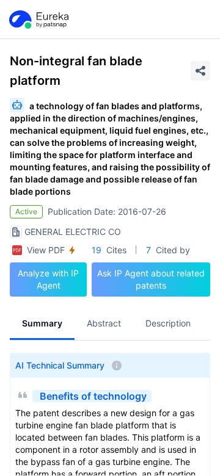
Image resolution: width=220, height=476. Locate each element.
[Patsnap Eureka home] (37, 19)
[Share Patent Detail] (200, 71)
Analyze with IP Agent (48, 279)
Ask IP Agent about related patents (151, 279)
